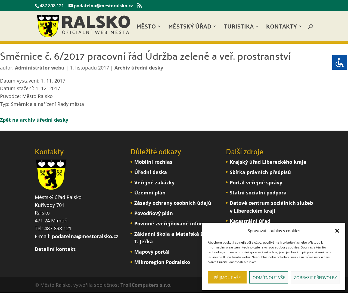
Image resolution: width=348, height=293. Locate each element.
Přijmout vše (227, 277)
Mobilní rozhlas (153, 162)
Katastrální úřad (250, 221)
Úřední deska (150, 172)
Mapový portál (152, 251)
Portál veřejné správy (256, 182)
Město (146, 27)
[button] (337, 231)
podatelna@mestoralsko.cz (85, 236)
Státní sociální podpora (258, 192)
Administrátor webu (39, 67)
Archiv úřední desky (138, 67)
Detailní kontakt (55, 249)
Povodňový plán (153, 213)
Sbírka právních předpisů (260, 172)
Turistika (239, 27)
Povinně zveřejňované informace (174, 223)
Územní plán (150, 192)
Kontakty (281, 27)
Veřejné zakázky (154, 182)
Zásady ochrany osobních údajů (172, 203)
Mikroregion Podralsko (162, 262)
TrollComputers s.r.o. (146, 285)
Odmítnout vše (269, 277)
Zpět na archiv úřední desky (34, 119)
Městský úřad (189, 27)
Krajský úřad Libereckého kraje (268, 162)
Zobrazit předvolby (315, 277)
